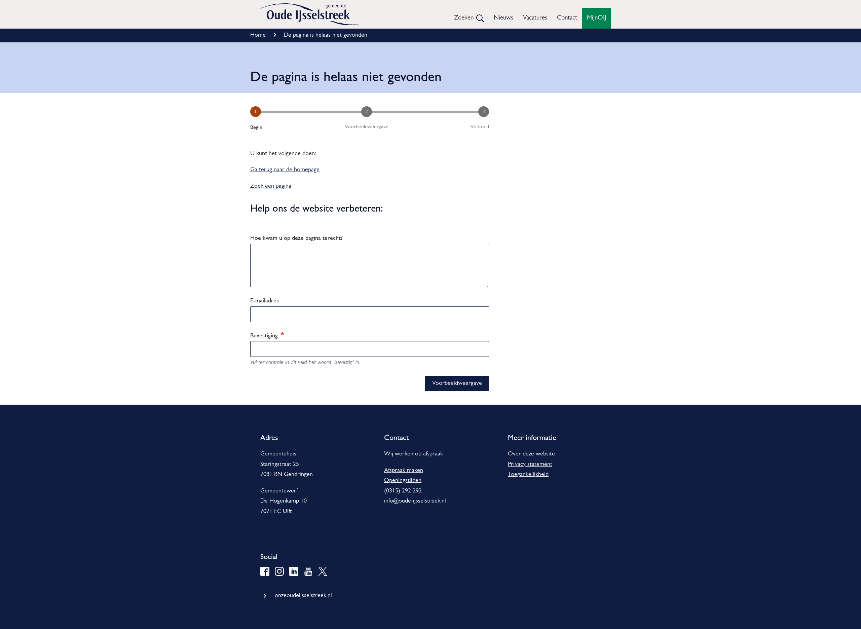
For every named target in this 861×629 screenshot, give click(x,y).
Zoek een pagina (270, 186)
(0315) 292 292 (403, 491)
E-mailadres (264, 300)
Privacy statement (530, 464)
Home (258, 35)
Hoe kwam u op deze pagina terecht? (296, 237)
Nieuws (503, 18)
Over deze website (531, 454)
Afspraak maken (403, 471)
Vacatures (535, 18)
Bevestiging (264, 335)
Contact (567, 18)
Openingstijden (402, 481)
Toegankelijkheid (528, 475)
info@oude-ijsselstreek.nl (415, 501)
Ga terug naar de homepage (285, 170)
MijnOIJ (596, 18)
